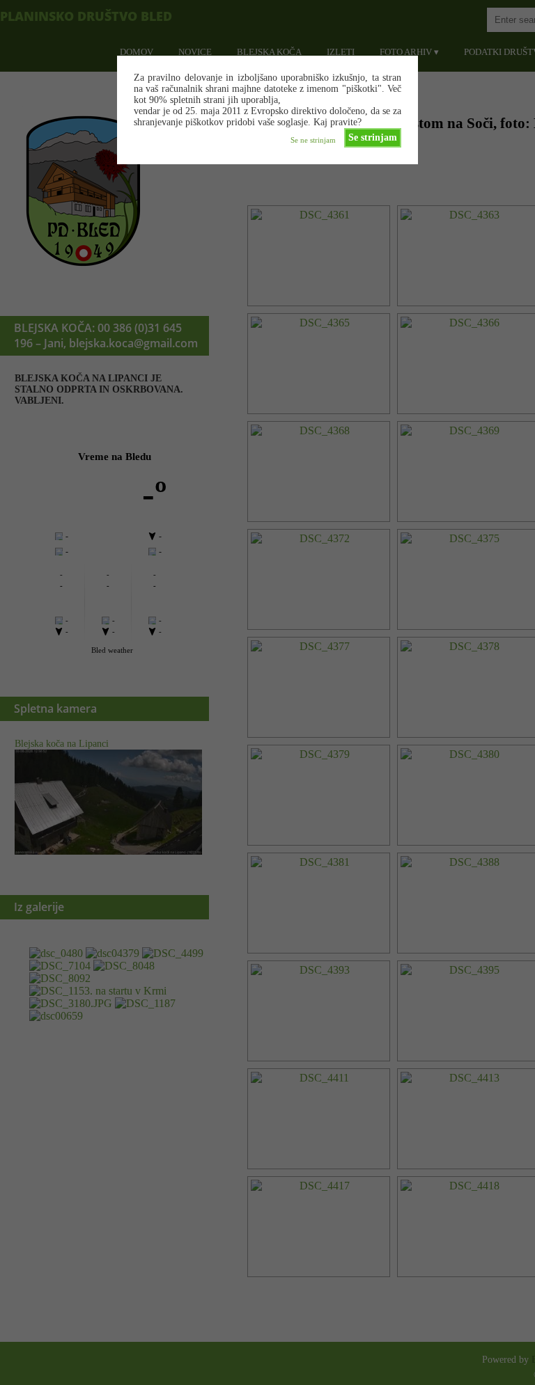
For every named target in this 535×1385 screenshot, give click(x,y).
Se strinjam (372, 137)
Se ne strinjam (313, 140)
